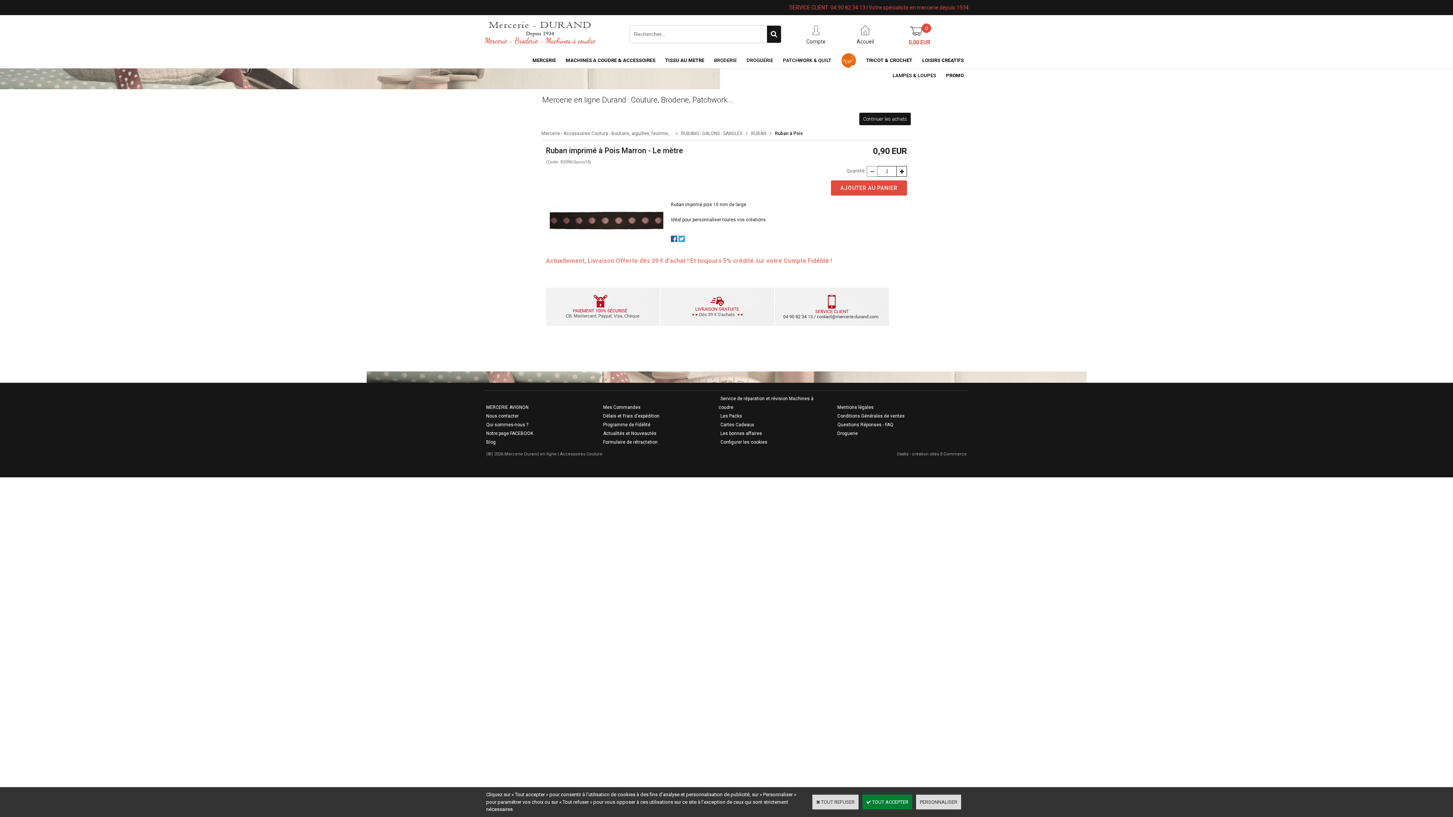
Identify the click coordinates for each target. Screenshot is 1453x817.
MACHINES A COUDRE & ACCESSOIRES (610, 60)
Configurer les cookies (743, 442)
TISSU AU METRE (684, 60)
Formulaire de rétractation (630, 442)
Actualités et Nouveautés (629, 433)
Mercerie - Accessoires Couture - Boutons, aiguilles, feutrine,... (606, 133)
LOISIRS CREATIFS (943, 60)
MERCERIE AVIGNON (507, 407)
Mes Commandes (622, 407)
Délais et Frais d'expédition (631, 416)
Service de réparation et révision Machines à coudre (766, 403)
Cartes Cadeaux (737, 424)
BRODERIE (725, 60)
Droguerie (760, 60)
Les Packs (731, 416)
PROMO (955, 75)
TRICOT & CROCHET (889, 60)
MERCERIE (544, 60)
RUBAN (758, 133)
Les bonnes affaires (741, 433)
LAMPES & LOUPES (914, 75)
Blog (491, 442)
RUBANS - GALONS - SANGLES (711, 133)
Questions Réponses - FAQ (865, 424)
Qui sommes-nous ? (507, 424)
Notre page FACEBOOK (509, 433)
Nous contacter (502, 416)
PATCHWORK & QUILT (807, 60)
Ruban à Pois (789, 133)
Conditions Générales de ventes (871, 416)
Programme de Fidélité (626, 424)
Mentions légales (855, 407)
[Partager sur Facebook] (674, 240)
